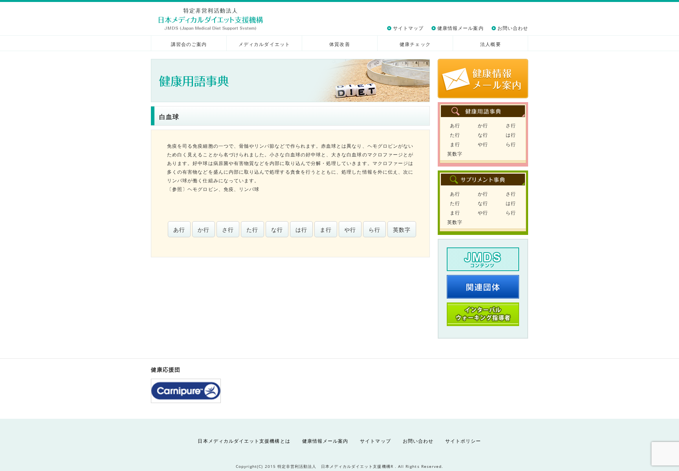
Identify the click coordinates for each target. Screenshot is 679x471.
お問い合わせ (512, 28)
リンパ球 (249, 189)
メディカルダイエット (264, 44)
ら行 (374, 229)
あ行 (179, 229)
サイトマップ (408, 28)
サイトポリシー (463, 441)
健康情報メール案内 (460, 28)
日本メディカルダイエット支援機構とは (244, 441)
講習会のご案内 (189, 44)
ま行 (326, 229)
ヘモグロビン (202, 189)
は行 (301, 229)
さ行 (228, 229)
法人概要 (490, 44)
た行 (252, 229)
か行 (203, 229)
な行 (277, 229)
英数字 (402, 229)
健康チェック (415, 44)
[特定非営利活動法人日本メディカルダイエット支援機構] (211, 19)
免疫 (229, 189)
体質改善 (339, 44)
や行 (350, 229)
